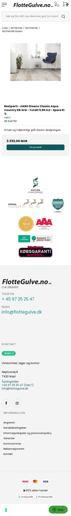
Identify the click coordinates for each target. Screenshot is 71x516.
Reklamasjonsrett (13, 449)
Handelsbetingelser (14, 428)
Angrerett (9, 422)
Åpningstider (10, 381)
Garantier (9, 438)
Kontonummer (12, 443)
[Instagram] (17, 403)
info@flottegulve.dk (22, 312)
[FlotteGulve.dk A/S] (33, 4)
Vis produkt (35, 147)
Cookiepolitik (27, 497)
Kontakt (9, 344)
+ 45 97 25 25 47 (18, 299)
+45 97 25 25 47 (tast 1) (18, 385)
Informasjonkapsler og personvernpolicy (27, 433)
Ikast (7, 353)
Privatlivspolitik (45, 497)
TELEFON (8, 294)
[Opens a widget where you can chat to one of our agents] (58, 510)
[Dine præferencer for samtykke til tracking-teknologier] (6, 510)
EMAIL (6, 307)
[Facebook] (6, 403)
